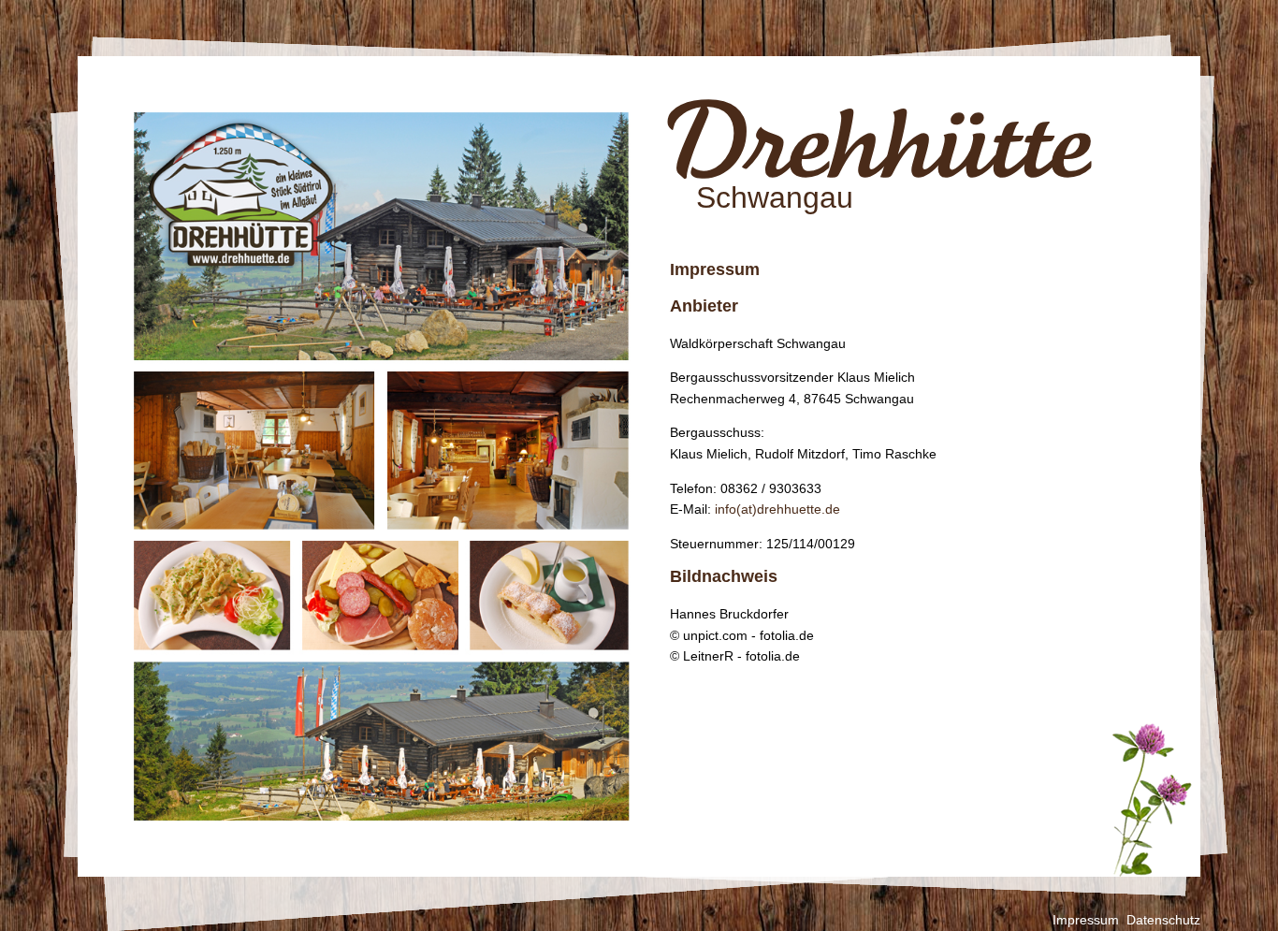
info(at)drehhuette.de (777, 509)
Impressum (1086, 919)
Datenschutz (1163, 919)
